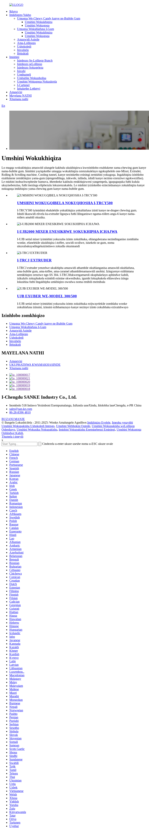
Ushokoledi (24, 46)
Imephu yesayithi (122, 422)
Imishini (14, 57)
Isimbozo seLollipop (29, 64)
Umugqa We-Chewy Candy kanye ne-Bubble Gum (48, 18)
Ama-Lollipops (26, 43)
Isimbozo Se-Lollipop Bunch (35, 60)
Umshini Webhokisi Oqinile (73, 426)
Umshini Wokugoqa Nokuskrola (37, 81)
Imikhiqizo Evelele (98, 422)
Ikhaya (13, 11)
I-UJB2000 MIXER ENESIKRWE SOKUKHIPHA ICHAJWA (67, 232)
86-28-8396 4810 (20, 412)
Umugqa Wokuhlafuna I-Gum (35, 29)
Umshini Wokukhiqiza (38, 22)
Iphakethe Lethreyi (28, 88)
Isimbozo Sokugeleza (30, 67)
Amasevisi (15, 92)
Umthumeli (24, 74)
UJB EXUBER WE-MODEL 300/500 (47, 296)
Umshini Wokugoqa (37, 25)
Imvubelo (23, 50)
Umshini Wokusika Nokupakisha (37, 429)
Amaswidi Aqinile (28, 39)
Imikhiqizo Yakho (20, 15)
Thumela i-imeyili (12, 436)
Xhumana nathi (18, 99)
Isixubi (21, 71)
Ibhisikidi (23, 53)
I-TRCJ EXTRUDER (34, 260)
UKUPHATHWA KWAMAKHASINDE (35, 364)
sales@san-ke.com (20, 409)
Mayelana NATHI (20, 95)
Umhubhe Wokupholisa (31, 78)
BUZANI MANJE (13, 419)
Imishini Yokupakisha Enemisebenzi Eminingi (87, 429)
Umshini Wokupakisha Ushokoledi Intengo (28, 426)
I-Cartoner (23, 85)
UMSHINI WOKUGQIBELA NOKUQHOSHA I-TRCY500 (65, 203)
